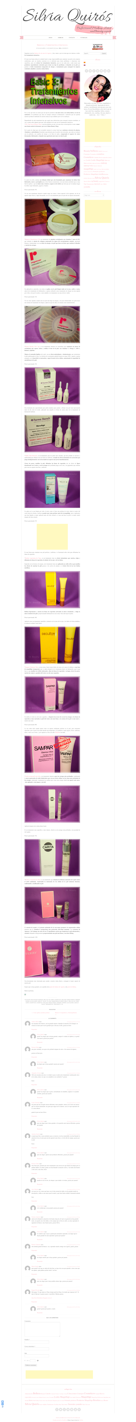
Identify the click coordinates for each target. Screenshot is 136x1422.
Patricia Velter (35, 1163)
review (86, 178)
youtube (87, 186)
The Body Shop (57, 1404)
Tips (85, 184)
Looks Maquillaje (97, 160)
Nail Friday (99, 169)
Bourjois (43, 1394)
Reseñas (106, 174)
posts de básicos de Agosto (57, 987)
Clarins (57, 1394)
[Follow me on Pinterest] (97, 71)
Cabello (100, 151)
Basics (62, 1001)
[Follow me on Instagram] (101, 71)
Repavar (77, 999)
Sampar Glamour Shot (31, 667)
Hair (85, 160)
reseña (101, 174)
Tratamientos (49, 1004)
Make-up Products (96, 163)
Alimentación (29, 1394)
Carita (27, 776)
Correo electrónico (30, 1346)
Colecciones (105, 151)
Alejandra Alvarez (36, 1073)
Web (26, 1353)
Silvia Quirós (41, 48)
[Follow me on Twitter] (90, 71)
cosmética (100, 154)
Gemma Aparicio (36, 1217)
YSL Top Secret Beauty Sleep (33, 124)
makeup (104, 163)
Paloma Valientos (36, 1244)
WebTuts (81, 1420)
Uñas (101, 184)
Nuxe (44, 1400)
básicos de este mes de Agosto (42, 53)
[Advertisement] (52, 537)
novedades (106, 169)
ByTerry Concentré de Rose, (33, 880)
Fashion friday (46, 1397)
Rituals (101, 1400)
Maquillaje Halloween (97, 1397)
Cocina (65, 1393)
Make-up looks (88, 163)
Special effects (87, 181)
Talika (44, 1001)
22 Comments (64, 48)
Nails (103, 169)
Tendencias (107, 181)
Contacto (72, 37)
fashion (109, 157)
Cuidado (96, 157)
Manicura (95, 166)
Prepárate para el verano (58, 1400)
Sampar (27, 1001)
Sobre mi (60, 37)
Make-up (107, 160)
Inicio (50, 37)
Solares (41, 1404)
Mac (71, 1397)
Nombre (27, 1339)
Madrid (74, 1397)
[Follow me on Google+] (94, 71)
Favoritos (51, 1397)
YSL (48, 1001)
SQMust (40, 1001)
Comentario (28, 1321)
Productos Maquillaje (91, 174)
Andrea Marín (35, 1021)
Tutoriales (83, 37)
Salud (93, 178)
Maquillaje (86, 1396)
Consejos (87, 154)
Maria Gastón (35, 1266)
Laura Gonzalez (36, 1102)
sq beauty (94, 181)
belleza (71, 1001)
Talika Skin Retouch (31, 456)
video (105, 184)
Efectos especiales (103, 157)
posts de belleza (71, 987)
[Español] (84, 62)
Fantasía (40, 1397)
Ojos (47, 1400)
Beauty (66, 1001)
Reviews (90, 178)
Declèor (64, 999)
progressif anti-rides (35, 776)
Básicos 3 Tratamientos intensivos (52, 45)
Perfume (50, 1400)
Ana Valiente (35, 1189)
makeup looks (88, 165)
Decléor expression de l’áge (33, 558)
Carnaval (53, 1393)
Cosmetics (40, 1002)
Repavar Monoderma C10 (32, 239)
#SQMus (57, 732)
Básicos (41, 999)
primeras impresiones (88, 171)
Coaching (61, 1393)
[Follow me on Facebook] (86, 71)
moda (95, 169)
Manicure (100, 166)
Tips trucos (65, 1404)
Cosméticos (57, 999)
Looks (88, 160)
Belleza (46, 999)
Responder (34, 1029)
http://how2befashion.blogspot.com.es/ (42, 1298)
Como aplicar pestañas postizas (40, 1012)
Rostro (106, 1400)
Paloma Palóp (35, 1047)
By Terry (51, 999)
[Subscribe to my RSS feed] (108, 71)
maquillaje (88, 168)
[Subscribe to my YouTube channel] (105, 71)
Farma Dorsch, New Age (32, 346)
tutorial (97, 184)
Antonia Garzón (36, 1134)
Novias (41, 1400)
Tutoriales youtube (75, 1404)
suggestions (102, 181)
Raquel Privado (36, 1290)
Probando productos (99, 171)
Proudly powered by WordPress (60, 1420)
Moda (31, 1400)
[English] (84, 65)
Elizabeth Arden (35, 1397)
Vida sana (87, 1404)
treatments (57, 1004)
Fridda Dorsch (71, 999)
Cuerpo (97, 1394)
